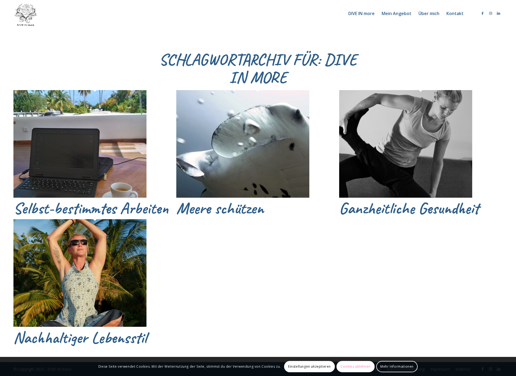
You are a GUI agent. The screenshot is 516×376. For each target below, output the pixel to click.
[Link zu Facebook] (482, 13)
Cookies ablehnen (356, 366)
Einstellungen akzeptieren (309, 366)
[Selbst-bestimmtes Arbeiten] (79, 196)
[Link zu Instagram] (490, 13)
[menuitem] (361, 13)
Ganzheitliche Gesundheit (409, 208)
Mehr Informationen (397, 366)
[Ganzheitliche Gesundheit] (405, 196)
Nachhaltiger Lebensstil (80, 337)
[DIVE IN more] (25, 13)
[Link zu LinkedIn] (498, 13)
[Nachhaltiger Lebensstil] (79, 325)
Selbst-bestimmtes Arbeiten (90, 208)
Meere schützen (220, 208)
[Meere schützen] (242, 196)
